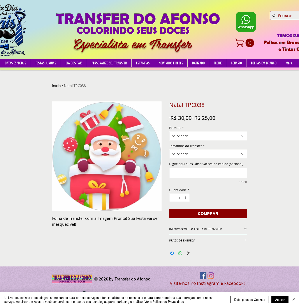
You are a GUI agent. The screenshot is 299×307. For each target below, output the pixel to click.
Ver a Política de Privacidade (164, 301)
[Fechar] (293, 299)
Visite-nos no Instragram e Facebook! (207, 283)
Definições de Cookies (249, 299)
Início (56, 85)
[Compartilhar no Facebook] (172, 253)
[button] (245, 43)
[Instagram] (211, 275)
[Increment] (186, 198)
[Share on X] (188, 253)
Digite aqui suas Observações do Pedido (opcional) (206, 164)
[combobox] (208, 136)
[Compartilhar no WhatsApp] (180, 253)
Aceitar (280, 299)
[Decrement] (172, 198)
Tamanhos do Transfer (187, 146)
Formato (176, 128)
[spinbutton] (179, 198)
